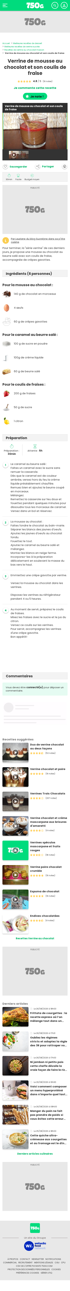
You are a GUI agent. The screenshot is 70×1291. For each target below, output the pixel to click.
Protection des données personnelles (29, 1269)
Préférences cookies (27, 1272)
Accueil (6, 43)
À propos (12, 1259)
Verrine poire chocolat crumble (46, 869)
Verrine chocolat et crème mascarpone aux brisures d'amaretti (48, 822)
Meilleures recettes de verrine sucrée (22, 46)
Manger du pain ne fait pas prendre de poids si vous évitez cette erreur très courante (46, 1115)
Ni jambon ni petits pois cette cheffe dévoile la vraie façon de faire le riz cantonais (47, 1066)
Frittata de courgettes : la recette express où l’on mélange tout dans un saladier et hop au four (48, 1017)
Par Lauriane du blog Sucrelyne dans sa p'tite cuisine (38, 240)
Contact (25, 1259)
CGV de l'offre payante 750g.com (34, 1266)
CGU (57, 1262)
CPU (63, 1262)
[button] (44, 166)
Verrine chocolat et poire (47, 769)
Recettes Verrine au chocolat (35, 938)
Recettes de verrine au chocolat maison (24, 49)
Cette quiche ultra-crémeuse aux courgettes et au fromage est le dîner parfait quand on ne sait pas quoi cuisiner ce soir (48, 1139)
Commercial (10, 1262)
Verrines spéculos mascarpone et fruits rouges (45, 846)
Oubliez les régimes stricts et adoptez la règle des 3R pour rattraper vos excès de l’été (48, 1041)
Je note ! (37, 96)
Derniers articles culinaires (35, 1153)
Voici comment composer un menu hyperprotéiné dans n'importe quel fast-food (48, 1090)
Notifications (53, 1259)
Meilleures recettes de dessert (27, 43)
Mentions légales (43, 1262)
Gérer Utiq (46, 1272)
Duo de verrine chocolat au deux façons (47, 746)
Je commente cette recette (35, 88)
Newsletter (38, 1259)
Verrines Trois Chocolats (47, 793)
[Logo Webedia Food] (35, 1245)
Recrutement (25, 1262)
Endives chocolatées (45, 916)
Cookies (56, 1269)
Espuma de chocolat (44, 891)
